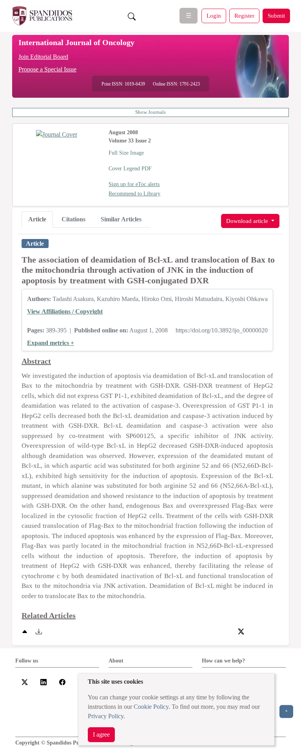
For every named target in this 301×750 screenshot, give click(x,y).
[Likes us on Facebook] (62, 681)
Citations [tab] (73, 219)
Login (214, 15)
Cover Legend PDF (130, 169)
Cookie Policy (151, 706)
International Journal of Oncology (76, 42)
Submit (276, 15)
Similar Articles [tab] (121, 219)
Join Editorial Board (43, 56)
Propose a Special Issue (47, 69)
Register (244, 15)
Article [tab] (37, 219)
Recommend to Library (134, 194)
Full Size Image (126, 153)
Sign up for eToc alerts (134, 184)
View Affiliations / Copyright (65, 311)
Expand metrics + (50, 342)
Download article (248, 220)
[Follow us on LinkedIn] (43, 681)
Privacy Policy (105, 716)
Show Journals (150, 112)
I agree (101, 734)
